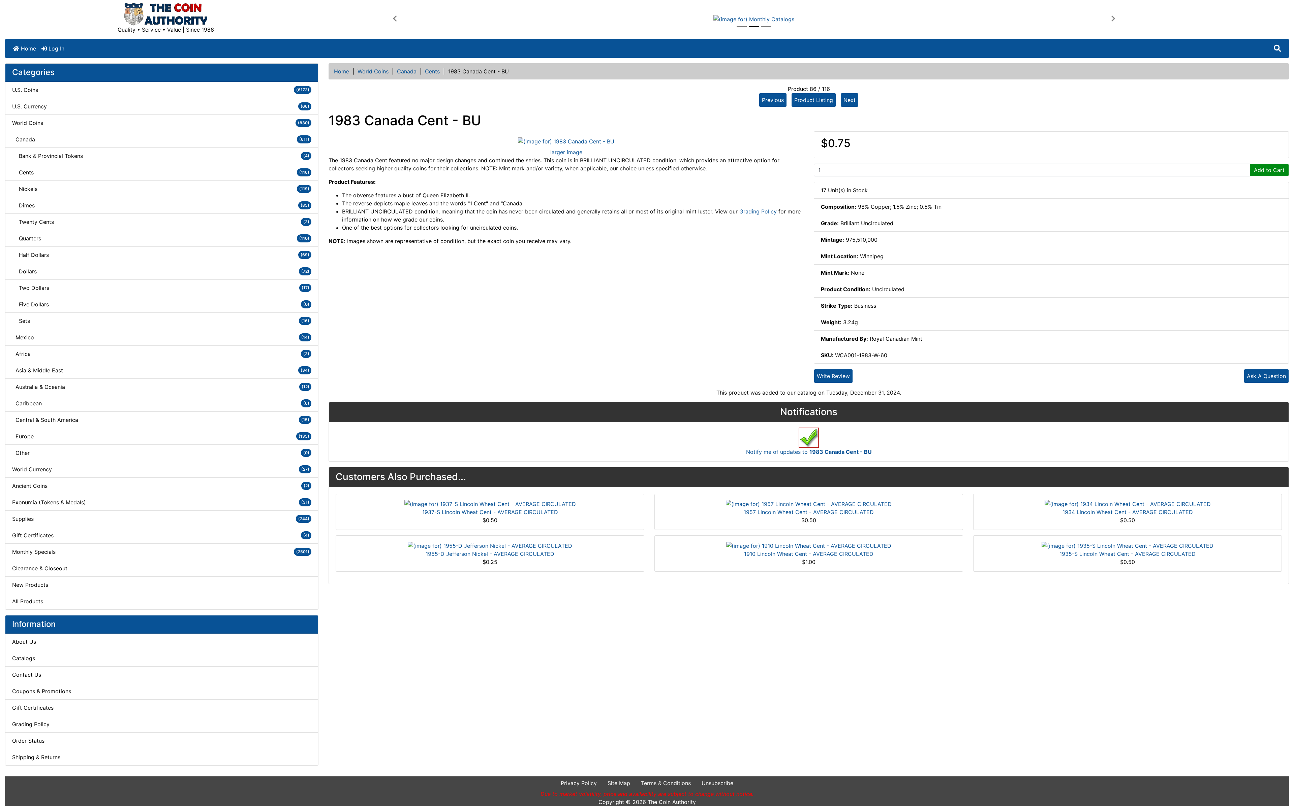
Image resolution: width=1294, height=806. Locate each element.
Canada (407, 71)
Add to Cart (1269, 170)
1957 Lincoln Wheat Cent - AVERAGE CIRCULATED (809, 512)
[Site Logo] (165, 14)
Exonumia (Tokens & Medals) (160, 502)
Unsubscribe (717, 783)
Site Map (619, 783)
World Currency (160, 469)
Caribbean (160, 403)
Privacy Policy (579, 783)
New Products (30, 584)
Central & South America (160, 419)
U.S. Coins (160, 90)
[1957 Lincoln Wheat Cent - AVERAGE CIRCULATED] (809, 503)
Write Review (833, 376)
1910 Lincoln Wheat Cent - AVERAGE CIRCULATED (808, 553)
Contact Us (26, 674)
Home (27, 48)
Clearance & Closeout (39, 568)
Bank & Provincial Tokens (160, 156)
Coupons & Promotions (41, 691)
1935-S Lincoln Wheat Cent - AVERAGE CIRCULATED (1127, 553)
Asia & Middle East (160, 370)
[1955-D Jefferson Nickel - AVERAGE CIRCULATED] (490, 545)
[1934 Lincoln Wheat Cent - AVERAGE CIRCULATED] (1128, 503)
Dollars (160, 271)
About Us (24, 641)
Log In (55, 48)
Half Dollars (160, 254)
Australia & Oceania (160, 386)
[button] (394, 18)
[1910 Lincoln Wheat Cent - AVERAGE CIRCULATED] (808, 545)
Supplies (160, 518)
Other (160, 452)
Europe (160, 436)
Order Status (28, 740)
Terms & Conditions (666, 783)
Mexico (160, 337)
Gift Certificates (160, 535)
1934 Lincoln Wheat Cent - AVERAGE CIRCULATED (1127, 512)
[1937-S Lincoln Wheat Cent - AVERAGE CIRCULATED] (490, 503)
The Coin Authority (672, 802)
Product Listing (813, 100)
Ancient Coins (160, 485)
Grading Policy (31, 724)
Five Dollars (160, 304)
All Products (27, 601)
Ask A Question (1266, 376)
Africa (160, 353)
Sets (160, 320)
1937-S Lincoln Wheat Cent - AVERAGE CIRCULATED (490, 512)
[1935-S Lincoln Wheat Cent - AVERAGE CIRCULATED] (1127, 545)
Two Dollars (160, 287)
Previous (773, 100)
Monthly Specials (160, 551)
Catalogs (23, 658)
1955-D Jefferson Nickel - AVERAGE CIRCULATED (490, 553)
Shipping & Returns (36, 757)
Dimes (160, 205)
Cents (432, 71)
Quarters (160, 238)
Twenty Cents (160, 222)
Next (849, 100)
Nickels (160, 189)
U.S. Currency (160, 106)
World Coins (373, 71)
